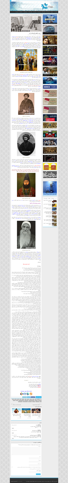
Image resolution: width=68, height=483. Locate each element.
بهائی (13, 399)
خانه (40, 15)
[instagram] (17, 0)
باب (25, 399)
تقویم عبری (55, 23)
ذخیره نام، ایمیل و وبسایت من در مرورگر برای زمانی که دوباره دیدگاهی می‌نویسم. (29, 467)
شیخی (17, 37)
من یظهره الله (30, 401)
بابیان (18, 399)
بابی (20, 399)
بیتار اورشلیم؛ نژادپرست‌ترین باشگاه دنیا (48, 204)
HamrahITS (16, 481)
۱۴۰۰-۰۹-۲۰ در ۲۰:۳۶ (14, 430)
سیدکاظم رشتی (26, 400)
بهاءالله (15, 399)
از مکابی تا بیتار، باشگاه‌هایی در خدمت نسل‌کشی (47, 208)
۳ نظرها (33, 34)
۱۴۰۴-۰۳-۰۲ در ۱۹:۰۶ (14, 435)
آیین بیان (38, 399)
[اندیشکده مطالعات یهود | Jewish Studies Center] (34, 6)
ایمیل (39, 460)
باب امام (23, 399)
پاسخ (12, 428)
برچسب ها (45, 198)
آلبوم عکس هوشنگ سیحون (52, 33)
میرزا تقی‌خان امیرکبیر (38, 165)
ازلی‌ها (31, 399)
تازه (55, 198)
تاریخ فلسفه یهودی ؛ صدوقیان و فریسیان (49, 216)
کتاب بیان (34, 401)
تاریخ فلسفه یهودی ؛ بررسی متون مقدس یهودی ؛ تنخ (48, 220)
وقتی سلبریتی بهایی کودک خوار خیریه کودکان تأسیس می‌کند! (36, 415)
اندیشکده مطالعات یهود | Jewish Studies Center (37, 481)
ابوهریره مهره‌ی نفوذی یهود (36, 404)
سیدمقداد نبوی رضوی (21, 400)
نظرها (49, 198)
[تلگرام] (16, 0)
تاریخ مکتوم (40, 400)
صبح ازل (14, 400)
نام (40, 456)
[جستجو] (10, 1)
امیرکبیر (28, 399)
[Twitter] (18, 0)
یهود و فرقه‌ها (37, 15)
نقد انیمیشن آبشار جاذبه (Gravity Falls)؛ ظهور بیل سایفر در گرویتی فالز (48, 212)
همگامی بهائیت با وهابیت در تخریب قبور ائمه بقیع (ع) (16, 415)
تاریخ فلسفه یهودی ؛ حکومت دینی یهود (51, 75)
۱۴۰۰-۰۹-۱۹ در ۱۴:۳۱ (14, 425)
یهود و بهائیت (32, 15)
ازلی (35, 399)
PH (36, 425)
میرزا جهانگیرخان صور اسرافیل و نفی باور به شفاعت (27, 415)
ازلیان (33, 399)
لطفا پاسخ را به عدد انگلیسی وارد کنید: (35, 469)
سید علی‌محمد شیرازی (31, 400)
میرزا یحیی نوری (20, 401)
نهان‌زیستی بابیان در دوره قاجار (17, 404)
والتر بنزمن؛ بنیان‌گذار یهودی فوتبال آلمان (47, 201)
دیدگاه (39, 446)
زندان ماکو (36, 400)
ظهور (40, 401)
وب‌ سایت (39, 463)
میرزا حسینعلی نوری (25, 401)
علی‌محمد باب (37, 401)
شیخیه (17, 400)
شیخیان (25, 42)
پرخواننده (52, 198)
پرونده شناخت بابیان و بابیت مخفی (51, 54)
